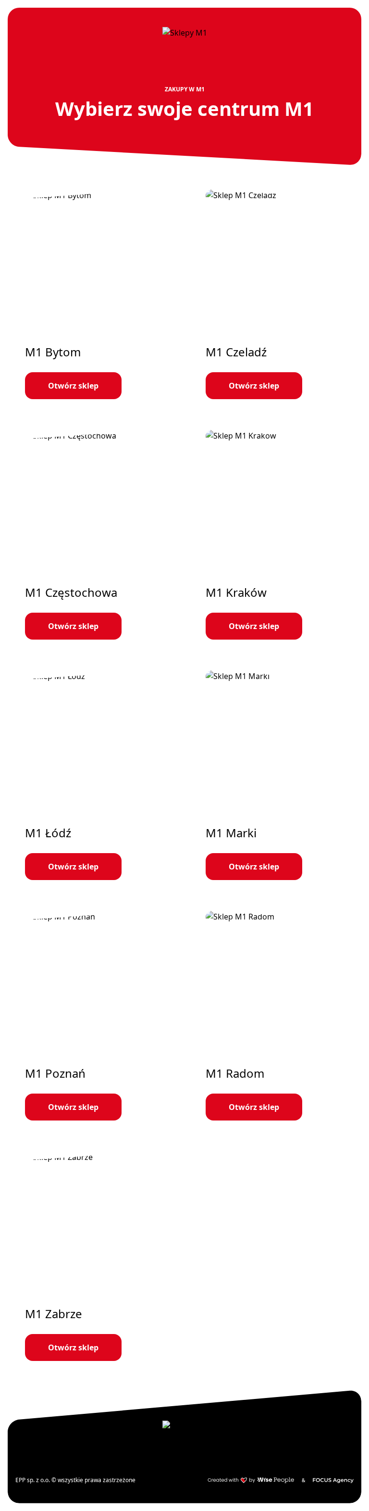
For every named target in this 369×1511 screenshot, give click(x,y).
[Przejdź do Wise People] (251, 1480)
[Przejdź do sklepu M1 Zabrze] (94, 1256)
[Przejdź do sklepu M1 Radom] (275, 1016)
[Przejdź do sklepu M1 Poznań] (94, 1016)
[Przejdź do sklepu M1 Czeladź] (275, 294)
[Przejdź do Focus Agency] (333, 1480)
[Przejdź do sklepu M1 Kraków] (275, 535)
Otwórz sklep (73, 385)
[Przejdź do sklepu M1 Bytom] (94, 294)
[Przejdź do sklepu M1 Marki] (275, 775)
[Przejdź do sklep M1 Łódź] (94, 775)
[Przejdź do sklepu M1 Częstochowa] (94, 535)
